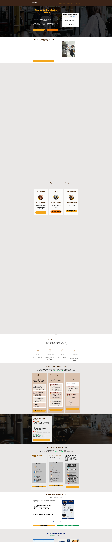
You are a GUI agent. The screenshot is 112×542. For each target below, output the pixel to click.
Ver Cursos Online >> (52, 29)
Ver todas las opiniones (74, 16)
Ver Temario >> (43, 60)
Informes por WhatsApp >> (68, 525)
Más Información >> (39, 410)
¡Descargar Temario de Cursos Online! (56, 521)
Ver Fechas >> (41, 439)
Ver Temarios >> (39, 29)
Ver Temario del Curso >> (40, 212)
